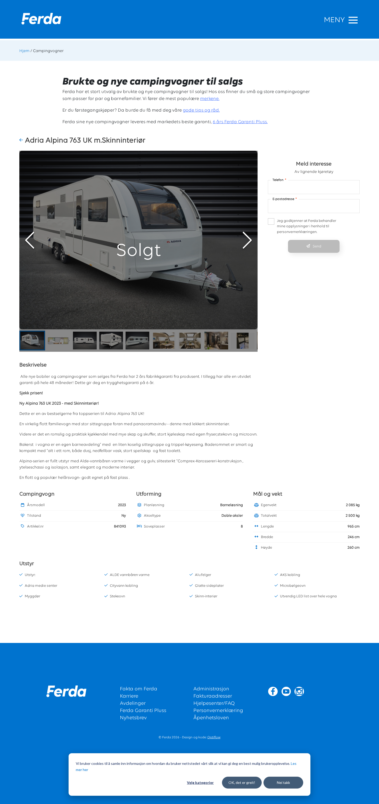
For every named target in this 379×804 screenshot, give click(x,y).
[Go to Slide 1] (32, 340)
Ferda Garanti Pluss (143, 710)
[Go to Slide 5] (137, 340)
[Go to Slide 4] (111, 340)
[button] (22, 140)
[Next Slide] (247, 240)
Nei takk (283, 782)
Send (317, 246)
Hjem (24, 51)
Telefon (279, 180)
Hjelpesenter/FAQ (214, 703)
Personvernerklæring (218, 710)
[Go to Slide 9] (243, 340)
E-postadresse (285, 199)
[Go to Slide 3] (85, 340)
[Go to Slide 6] (164, 340)
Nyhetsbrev (133, 718)
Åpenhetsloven (211, 718)
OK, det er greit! (241, 782)
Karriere (129, 696)
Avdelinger (133, 703)
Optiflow (213, 737)
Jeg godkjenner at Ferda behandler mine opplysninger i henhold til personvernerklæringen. (306, 226)
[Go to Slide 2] (58, 340)
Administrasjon (211, 689)
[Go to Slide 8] (216, 340)
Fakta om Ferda (138, 689)
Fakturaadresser (212, 696)
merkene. (209, 99)
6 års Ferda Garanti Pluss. (240, 122)
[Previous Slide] (29, 240)
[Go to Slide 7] (190, 340)
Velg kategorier (200, 782)
